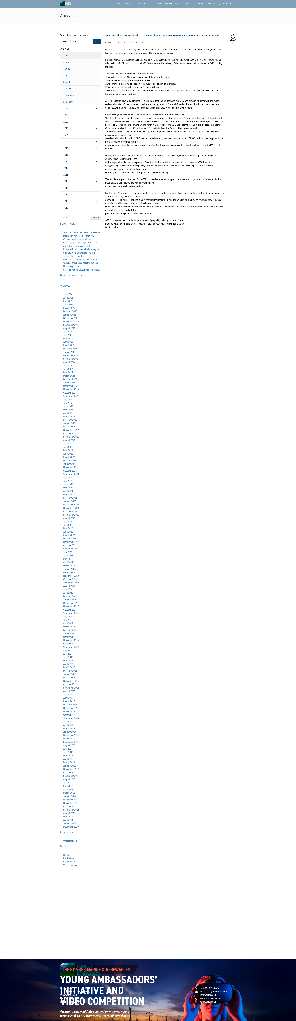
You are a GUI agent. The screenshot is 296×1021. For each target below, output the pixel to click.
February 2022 (70, 461)
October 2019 (70, 545)
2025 (65, 109)
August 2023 (69, 400)
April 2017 (68, 623)
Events (199, 4)
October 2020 (70, 511)
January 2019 (69, 569)
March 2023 (69, 417)
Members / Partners (220, 4)
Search (95, 218)
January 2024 (69, 383)
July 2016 (67, 654)
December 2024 (71, 356)
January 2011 (69, 823)
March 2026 (69, 308)
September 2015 (71, 688)
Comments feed (70, 862)
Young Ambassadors (167, 4)
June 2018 (68, 593)
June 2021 (68, 484)
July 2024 (67, 366)
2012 (65, 195)
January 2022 (69, 464)
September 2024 (71, 359)
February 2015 (70, 705)
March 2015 (69, 701)
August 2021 (69, 478)
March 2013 (69, 762)
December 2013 (71, 735)
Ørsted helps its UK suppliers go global (81, 270)
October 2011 (70, 807)
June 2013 (68, 752)
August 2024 (69, 362)
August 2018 (69, 586)
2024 (65, 115)
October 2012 (70, 773)
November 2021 (71, 467)
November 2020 (71, 508)
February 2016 (70, 671)
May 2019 (68, 559)
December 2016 (71, 637)
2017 (65, 162)
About (129, 4)
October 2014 (70, 715)
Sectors (144, 4)
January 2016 (69, 674)
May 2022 (68, 450)
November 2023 (71, 389)
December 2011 (71, 800)
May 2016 (68, 661)
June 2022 (68, 447)
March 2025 (69, 345)
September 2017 (71, 613)
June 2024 (68, 369)
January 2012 (69, 796)
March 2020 (69, 535)
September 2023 (71, 396)
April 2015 (68, 698)
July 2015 (67, 695)
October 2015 (70, 684)
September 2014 (71, 718)
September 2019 (71, 549)
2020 (65, 142)
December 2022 (71, 427)
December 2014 (71, 708)
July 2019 (67, 552)
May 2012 (68, 786)
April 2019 (68, 562)
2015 (65, 175)
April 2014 (68, 725)
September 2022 (71, 437)
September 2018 (71, 583)
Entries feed (68, 858)
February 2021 (70, 498)
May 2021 (68, 488)
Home (117, 4)
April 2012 (68, 790)
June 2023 (68, 406)
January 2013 (69, 766)
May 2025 (68, 339)
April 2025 (68, 342)
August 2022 (69, 440)
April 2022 (68, 454)
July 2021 (67, 481)
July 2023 (67, 403)
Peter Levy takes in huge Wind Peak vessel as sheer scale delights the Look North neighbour (81, 263)
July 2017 (67, 620)
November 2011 (71, 803)
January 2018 (69, 600)
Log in (66, 855)
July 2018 (67, 589)
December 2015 (71, 678)
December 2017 (71, 603)
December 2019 (71, 542)
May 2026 (68, 301)
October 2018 (70, 579)
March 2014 (69, 729)
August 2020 (69, 518)
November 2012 (71, 769)
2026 (65, 56)
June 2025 (68, 335)
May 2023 (68, 410)
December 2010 (71, 827)
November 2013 (71, 739)
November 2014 (71, 712)
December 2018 (71, 573)
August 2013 (69, 745)
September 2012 (71, 776)
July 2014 (67, 722)
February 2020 (70, 539)
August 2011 (69, 813)
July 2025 (67, 332)
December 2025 (71, 318)
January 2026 (69, 315)
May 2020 (68, 528)
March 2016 (69, 667)
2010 (65, 208)
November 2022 (71, 430)
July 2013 (67, 749)
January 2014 (69, 732)
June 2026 (68, 298)
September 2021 (71, 474)
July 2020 (67, 522)
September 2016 (71, 647)
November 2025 (71, 322)
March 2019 (69, 566)
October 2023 (70, 393)
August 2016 (69, 651)
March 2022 (69, 457)
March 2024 (69, 376)
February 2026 (70, 311)
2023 (65, 122)
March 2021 (69, 495)
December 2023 (71, 386)
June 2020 (68, 525)
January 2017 (69, 634)
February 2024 (70, 379)
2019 (65, 148)
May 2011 (68, 817)
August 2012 (69, 779)
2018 (65, 155)
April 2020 (68, 532)
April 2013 (68, 759)
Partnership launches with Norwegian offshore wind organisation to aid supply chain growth (81, 252)
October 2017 (70, 610)
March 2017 (69, 627)
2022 (65, 128)
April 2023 (68, 413)
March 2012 (69, 793)
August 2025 (69, 328)
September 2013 (71, 742)
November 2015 (71, 681)
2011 (65, 201)
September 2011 (71, 810)
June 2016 (68, 657)
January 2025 (69, 352)
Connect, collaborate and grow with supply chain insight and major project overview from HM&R (80, 242)
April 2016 (68, 664)
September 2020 (71, 515)
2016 (65, 168)
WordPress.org (70, 865)
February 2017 (70, 630)
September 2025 (71, 325)
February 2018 (70, 596)
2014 (65, 181)
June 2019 (68, 556)
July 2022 (67, 444)
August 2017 (69, 617)
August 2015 (69, 691)
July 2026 (67, 294)
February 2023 (70, 420)
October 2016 (70, 644)
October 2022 (70, 434)
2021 (65, 135)
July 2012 (67, 783)
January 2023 (69, 423)
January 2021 (69, 501)
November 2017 (71, 606)
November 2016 (71, 640)
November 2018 (71, 576)
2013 (65, 188)
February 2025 (70, 349)
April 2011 (68, 820)
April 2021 (68, 491)
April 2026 (68, 305)
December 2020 (71, 505)
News (187, 4)
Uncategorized (70, 841)
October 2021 (70, 471)
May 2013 (68, 756)
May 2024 (68, 372)
